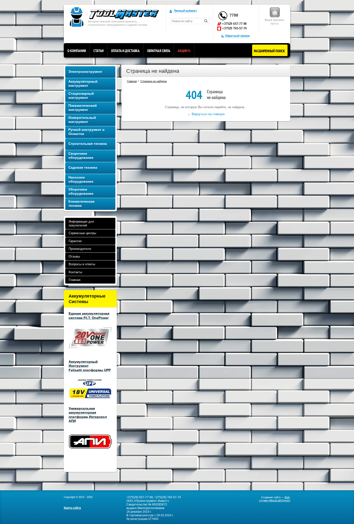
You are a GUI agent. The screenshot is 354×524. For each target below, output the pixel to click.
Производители (80, 249)
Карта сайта (72, 508)
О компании (76, 50)
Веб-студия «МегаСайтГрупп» (274, 499)
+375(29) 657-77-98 (139, 497)
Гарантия (75, 241)
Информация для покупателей (81, 223)
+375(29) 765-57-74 (167, 497)
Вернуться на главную (208, 114)
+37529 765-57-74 (234, 28)
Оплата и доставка (125, 50)
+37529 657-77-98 (234, 24)
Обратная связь (158, 50)
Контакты (75, 272)
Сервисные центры (82, 233)
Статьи (98, 50)
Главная (74, 280)
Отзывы (74, 256)
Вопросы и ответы (82, 264)
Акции (184, 50)
